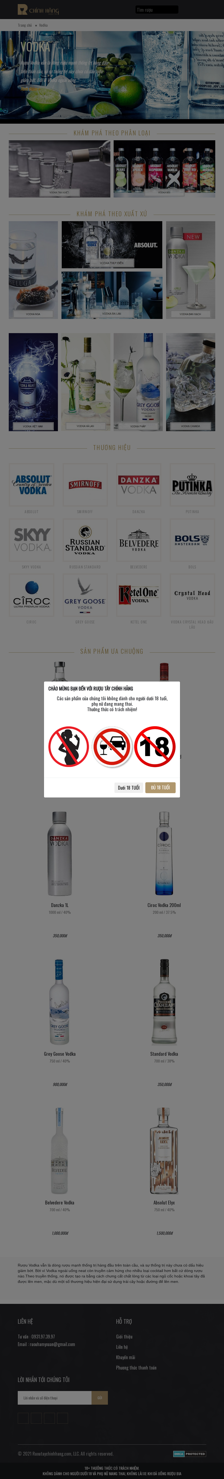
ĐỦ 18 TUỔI (160, 787)
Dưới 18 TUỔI (129, 787)
